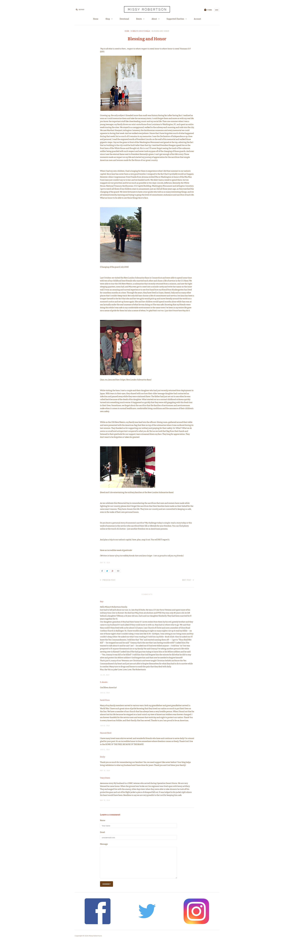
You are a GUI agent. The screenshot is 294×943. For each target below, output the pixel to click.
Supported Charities (175, 19)
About (154, 19)
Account (197, 19)
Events (139, 19)
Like (102, 571)
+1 (112, 571)
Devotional (124, 19)
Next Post (187, 580)
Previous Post (109, 580)
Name (102, 820)
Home (95, 19)
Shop (108, 19)
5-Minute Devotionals (140, 31)
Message (104, 844)
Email (118, 571)
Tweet (107, 571)
